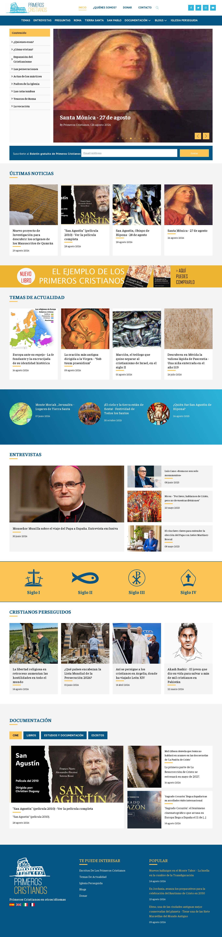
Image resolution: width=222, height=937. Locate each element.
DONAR (127, 7)
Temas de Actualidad (92, 876)
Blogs (82, 889)
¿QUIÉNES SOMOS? (105, 7)
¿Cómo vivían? (23, 49)
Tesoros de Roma (24, 98)
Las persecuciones (25, 69)
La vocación (21, 106)
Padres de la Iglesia (26, 83)
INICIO (82, 7)
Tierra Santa (94, 20)
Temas (25, 20)
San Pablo (114, 20)
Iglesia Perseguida (184, 20)
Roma (77, 20)
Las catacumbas (24, 91)
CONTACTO (145, 7)
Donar (83, 895)
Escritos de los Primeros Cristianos (102, 870)
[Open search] (157, 7)
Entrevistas (42, 20)
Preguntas (63, 20)
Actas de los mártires (27, 76)
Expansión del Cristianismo (23, 59)
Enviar (194, 153)
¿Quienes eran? (23, 42)
